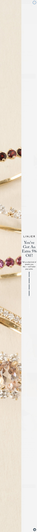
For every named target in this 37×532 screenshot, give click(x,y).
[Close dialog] (34, 2)
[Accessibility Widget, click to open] (34, 529)
